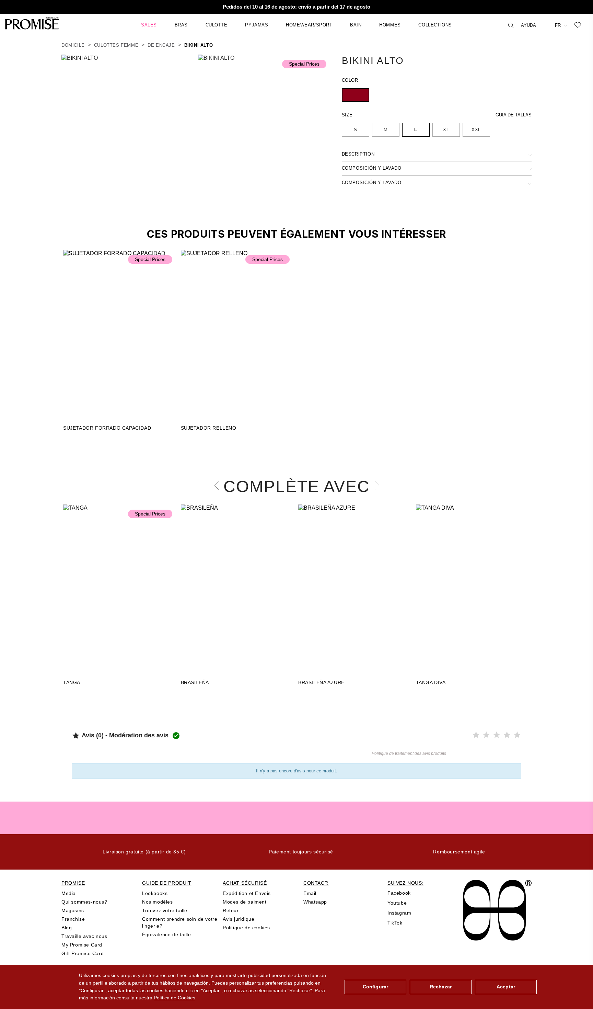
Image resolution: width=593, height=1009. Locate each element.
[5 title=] (517, 735)
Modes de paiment (245, 902)
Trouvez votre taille (164, 910)
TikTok (395, 923)
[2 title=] (486, 735)
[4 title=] (507, 735)
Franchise (73, 919)
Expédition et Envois (247, 893)
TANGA (71, 682)
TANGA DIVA (431, 682)
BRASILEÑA (195, 682)
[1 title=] (476, 735)
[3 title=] (496, 735)
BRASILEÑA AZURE (321, 682)
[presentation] (218, 485)
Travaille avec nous (84, 936)
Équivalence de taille (166, 934)
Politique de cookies (246, 927)
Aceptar (506, 986)
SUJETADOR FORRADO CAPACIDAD (107, 428)
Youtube (397, 903)
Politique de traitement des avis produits (409, 753)
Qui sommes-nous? (84, 902)
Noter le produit (184, 756)
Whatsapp (315, 902)
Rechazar (441, 986)
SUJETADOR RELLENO (208, 428)
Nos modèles (157, 902)
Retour (231, 910)
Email (309, 893)
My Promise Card (81, 945)
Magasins (72, 910)
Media (68, 893)
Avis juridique (238, 919)
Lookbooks (154, 893)
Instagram (399, 913)
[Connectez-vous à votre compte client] (545, 24)
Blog (66, 927)
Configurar (375, 986)
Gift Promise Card (82, 953)
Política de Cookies (174, 997)
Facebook (399, 893)
